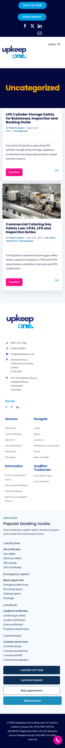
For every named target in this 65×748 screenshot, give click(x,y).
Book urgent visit (13, 580)
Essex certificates (13, 624)
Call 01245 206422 (32, 680)
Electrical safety (12, 558)
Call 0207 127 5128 (31, 669)
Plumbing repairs (13, 589)
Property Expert (16, 127)
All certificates (12, 549)
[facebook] (25, 26)
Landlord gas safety (14, 615)
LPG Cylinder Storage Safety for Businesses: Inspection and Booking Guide (32, 118)
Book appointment (32, 690)
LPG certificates (12, 567)
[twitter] (32, 26)
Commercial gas (12, 646)
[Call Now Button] (57, 740)
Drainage (8, 597)
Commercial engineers (16, 659)
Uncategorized (21, 131)
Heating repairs (12, 593)
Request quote (32, 700)
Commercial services (15, 641)
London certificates (14, 619)
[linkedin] (40, 26)
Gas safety (9, 553)
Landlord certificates (15, 610)
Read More (14, 172)
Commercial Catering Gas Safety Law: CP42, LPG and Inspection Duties (28, 228)
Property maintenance (16, 628)
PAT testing (9, 562)
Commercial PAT (12, 655)
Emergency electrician (15, 584)
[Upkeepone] (14, 40)
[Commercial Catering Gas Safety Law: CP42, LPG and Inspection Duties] (32, 201)
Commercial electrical (15, 650)
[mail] (40, 33)
